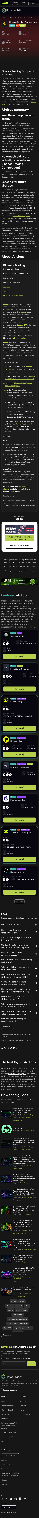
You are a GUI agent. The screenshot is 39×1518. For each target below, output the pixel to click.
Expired (3, 1441)
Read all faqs (7, 1027)
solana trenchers (18, 1120)
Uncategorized (26, 1214)
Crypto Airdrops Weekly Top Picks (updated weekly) (10, 1425)
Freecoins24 (6, 243)
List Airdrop (5, 1460)
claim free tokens (21, 603)
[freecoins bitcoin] (8, 1048)
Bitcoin (26, 1147)
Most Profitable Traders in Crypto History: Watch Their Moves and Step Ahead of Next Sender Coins (24, 1178)
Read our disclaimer (10, 1390)
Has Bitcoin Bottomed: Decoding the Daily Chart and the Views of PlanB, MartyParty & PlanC (24, 1142)
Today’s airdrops (7, 1406)
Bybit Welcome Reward (19, 767)
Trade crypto (5, 1464)
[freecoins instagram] (11, 1048)
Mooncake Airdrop (17, 800)
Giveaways (5, 1414)
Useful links (5, 1450)
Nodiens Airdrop (17, 872)
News (34, 1249)
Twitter (6, 291)
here (6, 457)
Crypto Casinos (17, 1168)
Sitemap (4, 1484)
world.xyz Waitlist (17, 636)
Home (3, 17)
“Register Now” (17, 424)
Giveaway (10, 17)
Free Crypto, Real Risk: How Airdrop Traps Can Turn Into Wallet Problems (22, 1258)
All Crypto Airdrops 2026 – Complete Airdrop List (10, 1474)
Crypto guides (25, 1117)
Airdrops (4, 1396)
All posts (4, 1480)
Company (23, 1396)
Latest (3, 1401)
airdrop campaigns (17, 1073)
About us (23, 1401)
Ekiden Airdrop (16, 702)
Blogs (32, 1115)
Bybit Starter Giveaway (19, 669)
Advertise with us (10, 1455)
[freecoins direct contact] (17, 1048)
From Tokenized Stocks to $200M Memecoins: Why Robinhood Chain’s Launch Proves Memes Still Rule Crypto (22, 1224)
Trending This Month (8, 1433)
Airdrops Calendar (7, 1410)
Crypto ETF (16, 1117)
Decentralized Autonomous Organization (21, 1277)
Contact (23, 1406)
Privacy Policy (25, 1414)
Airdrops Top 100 (7, 1437)
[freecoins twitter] (5, 1048)
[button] (8, 1507)
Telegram (6, 287)
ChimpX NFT (17, 1128)
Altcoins (26, 1115)
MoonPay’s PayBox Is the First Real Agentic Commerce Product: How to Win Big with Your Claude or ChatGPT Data (23, 1192)
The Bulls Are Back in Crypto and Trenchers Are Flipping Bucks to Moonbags (23, 1110)
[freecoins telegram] (2, 1048)
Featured (4, 1419)
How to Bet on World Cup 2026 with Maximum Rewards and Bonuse (24, 1289)
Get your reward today (19, 545)
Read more (7, 1335)
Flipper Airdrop (16, 741)
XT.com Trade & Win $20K (20, 833)
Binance (20, 312)
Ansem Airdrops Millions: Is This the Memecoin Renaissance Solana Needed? (24, 1270)
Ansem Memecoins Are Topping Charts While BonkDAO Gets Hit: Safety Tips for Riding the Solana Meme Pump (24, 1243)
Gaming (25, 1296)
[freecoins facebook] (14, 1048)
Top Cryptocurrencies (19, 1200)
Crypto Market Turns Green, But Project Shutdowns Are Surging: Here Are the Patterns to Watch (24, 1209)
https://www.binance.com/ (13, 295)
